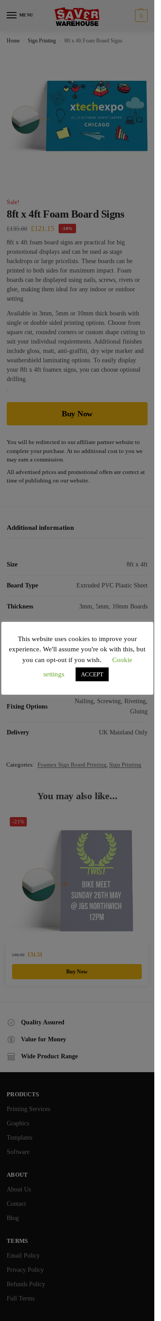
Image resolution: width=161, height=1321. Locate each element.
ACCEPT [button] (92, 674)
